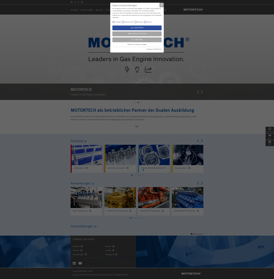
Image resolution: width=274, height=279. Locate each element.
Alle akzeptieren (137, 28)
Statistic (149, 22)
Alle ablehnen (137, 40)
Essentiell (118, 22)
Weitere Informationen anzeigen (137, 44)
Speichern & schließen (137, 34)
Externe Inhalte (128, 22)
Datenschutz (158, 49)
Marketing (140, 22)
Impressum (150, 49)
